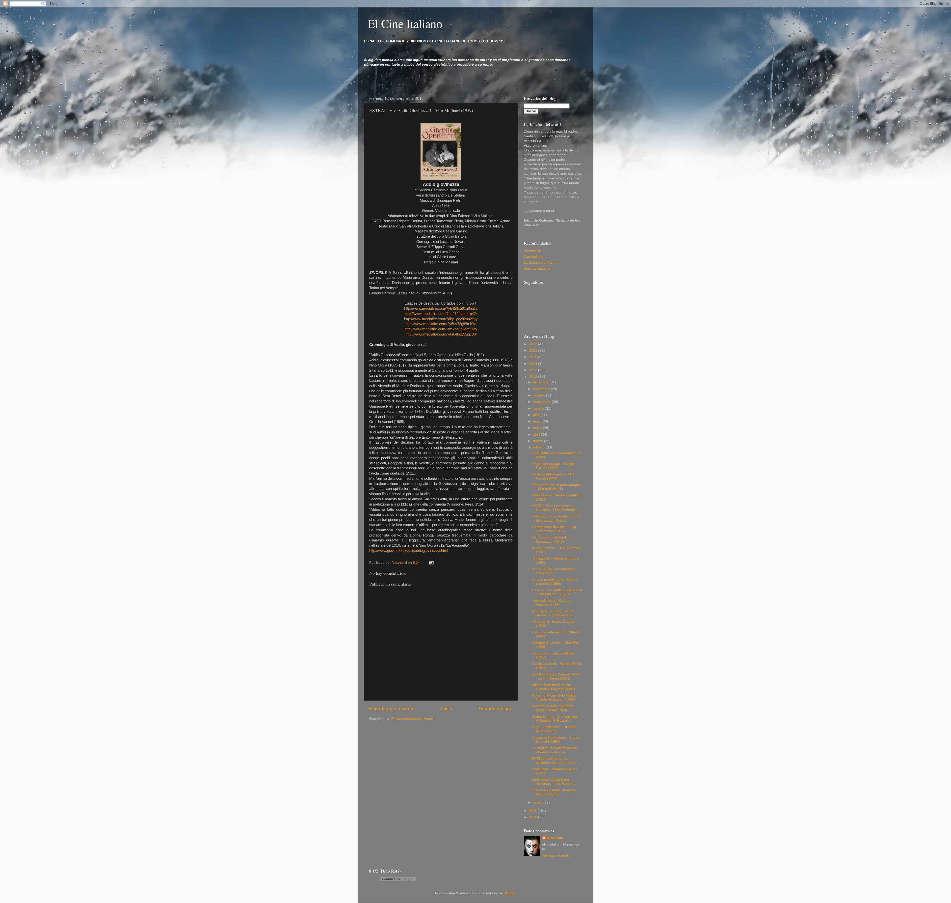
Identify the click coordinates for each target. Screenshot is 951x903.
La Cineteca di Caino (540, 262)
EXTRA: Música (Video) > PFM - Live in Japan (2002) (556, 676)
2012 (533, 376)
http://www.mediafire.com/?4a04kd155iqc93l (440, 334)
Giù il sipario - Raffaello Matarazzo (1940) (550, 539)
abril (537, 434)
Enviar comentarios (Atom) (412, 719)
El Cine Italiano (405, 23)
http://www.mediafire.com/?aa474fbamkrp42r (441, 314)
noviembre (542, 389)
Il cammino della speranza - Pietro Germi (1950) (554, 708)
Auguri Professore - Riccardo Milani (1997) (555, 729)
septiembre (542, 402)
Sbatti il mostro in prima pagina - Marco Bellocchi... (556, 487)
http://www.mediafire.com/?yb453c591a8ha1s (441, 308)
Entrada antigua (496, 708)
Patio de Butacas (537, 268)
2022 (533, 344)
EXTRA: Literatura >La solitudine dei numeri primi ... (556, 760)
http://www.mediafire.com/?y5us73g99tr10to (440, 324)
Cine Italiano (533, 256)
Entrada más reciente (392, 708)
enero (538, 802)
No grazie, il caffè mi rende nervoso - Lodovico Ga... (553, 613)
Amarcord (555, 838)
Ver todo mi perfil (555, 855)
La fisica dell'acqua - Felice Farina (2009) (553, 476)
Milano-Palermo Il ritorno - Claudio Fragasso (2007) (553, 687)
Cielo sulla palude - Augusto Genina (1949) (554, 792)
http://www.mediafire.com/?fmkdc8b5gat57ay (440, 329)
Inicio (446, 708)
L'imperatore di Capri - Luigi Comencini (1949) (554, 529)
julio (536, 415)
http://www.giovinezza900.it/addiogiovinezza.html (408, 551)
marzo (538, 441)
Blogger (510, 893)
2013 (533, 370)
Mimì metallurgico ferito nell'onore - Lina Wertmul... (555, 782)
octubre (539, 395)
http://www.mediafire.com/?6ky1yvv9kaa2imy (441, 319)
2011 (533, 811)
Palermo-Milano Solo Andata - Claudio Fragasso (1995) (555, 697)
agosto (539, 408)
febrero (539, 447)
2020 (533, 357)
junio (537, 421)
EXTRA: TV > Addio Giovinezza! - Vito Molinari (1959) (557, 592)
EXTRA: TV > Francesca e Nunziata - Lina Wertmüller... (556, 508)
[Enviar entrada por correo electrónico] (431, 562)
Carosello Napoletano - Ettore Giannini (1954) (555, 739)
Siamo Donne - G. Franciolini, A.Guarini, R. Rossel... (555, 718)
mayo (538, 428)
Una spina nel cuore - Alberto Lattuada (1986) (555, 581)
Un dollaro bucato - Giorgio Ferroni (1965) (553, 466)
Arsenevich (532, 251)
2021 (533, 350)
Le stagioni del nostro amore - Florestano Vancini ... (555, 750)
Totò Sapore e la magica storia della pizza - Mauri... (556, 518)
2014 (533, 364)
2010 (533, 817)
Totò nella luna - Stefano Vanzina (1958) (551, 602)
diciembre (541, 382)
